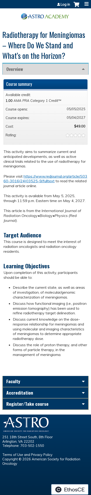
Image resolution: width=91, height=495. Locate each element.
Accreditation (19, 392)
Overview (14, 69)
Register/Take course (27, 403)
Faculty (13, 381)
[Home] (45, 14)
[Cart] (76, 7)
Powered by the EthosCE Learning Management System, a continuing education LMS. (70, 489)
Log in (65, 4)
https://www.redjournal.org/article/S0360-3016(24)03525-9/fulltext (45, 178)
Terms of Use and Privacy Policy (27, 455)
